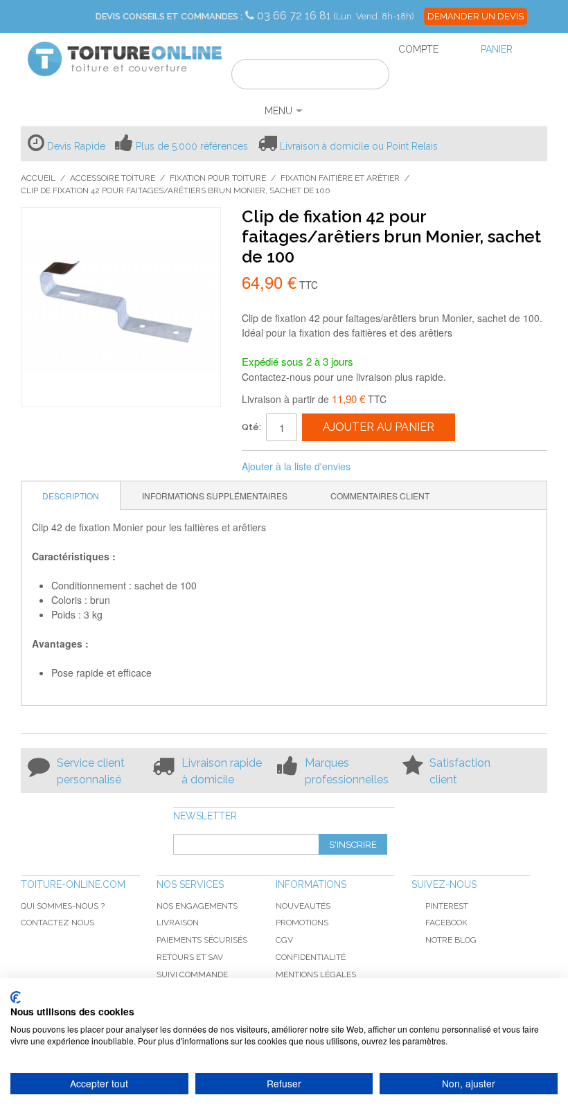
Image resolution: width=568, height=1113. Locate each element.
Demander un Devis (475, 16)
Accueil (38, 178)
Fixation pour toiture (218, 178)
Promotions (302, 922)
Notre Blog (451, 940)
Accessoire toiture (112, 178)
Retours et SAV (190, 957)
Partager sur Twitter (407, 467)
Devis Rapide (76, 146)
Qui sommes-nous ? (63, 906)
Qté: (251, 427)
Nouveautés (303, 906)
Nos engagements (197, 906)
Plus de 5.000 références (192, 146)
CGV (284, 940)
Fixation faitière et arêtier (340, 178)
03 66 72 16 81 (295, 15)
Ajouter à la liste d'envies (296, 466)
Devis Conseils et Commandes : (169, 16)
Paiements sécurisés (202, 940)
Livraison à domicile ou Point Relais (359, 146)
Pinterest (446, 906)
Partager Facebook (380, 467)
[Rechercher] (370, 76)
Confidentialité (311, 957)
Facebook (446, 922)
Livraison (178, 922)
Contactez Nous (57, 922)
